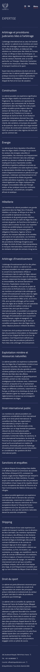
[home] (5, 6)
